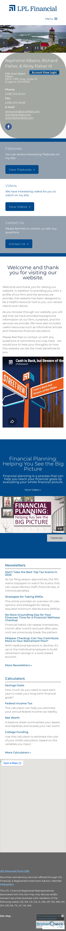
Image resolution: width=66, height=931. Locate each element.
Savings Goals (14, 685)
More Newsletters (18, 665)
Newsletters (15, 565)
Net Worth (12, 717)
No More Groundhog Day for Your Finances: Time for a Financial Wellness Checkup (32, 617)
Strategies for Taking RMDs (24, 596)
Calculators (15, 678)
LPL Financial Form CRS (14, 871)
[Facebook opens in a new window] (8, 126)
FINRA (3, 884)
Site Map (5, 915)
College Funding (16, 732)
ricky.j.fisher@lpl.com (19, 117)
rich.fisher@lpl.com (18, 114)
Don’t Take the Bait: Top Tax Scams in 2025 (31, 573)
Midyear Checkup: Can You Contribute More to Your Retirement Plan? (32, 640)
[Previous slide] (4, 42)
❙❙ (37, 47)
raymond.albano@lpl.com (22, 111)
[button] (51, 19)
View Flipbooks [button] (20, 169)
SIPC (11, 884)
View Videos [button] (18, 206)
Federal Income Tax (18, 703)
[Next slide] (62, 42)
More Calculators (18, 752)
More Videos (33, 490)
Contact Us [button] (17, 244)
